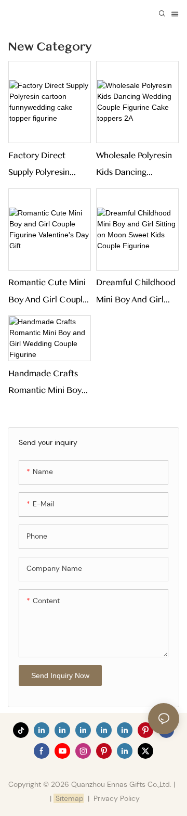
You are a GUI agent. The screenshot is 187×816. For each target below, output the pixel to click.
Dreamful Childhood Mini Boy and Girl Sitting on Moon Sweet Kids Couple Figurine (136, 292)
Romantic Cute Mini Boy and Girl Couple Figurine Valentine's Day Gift (47, 292)
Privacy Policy (117, 798)
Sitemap (69, 798)
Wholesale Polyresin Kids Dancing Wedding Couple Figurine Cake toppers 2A (134, 165)
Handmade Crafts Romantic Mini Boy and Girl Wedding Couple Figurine (45, 383)
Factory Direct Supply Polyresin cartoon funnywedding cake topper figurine (47, 165)
